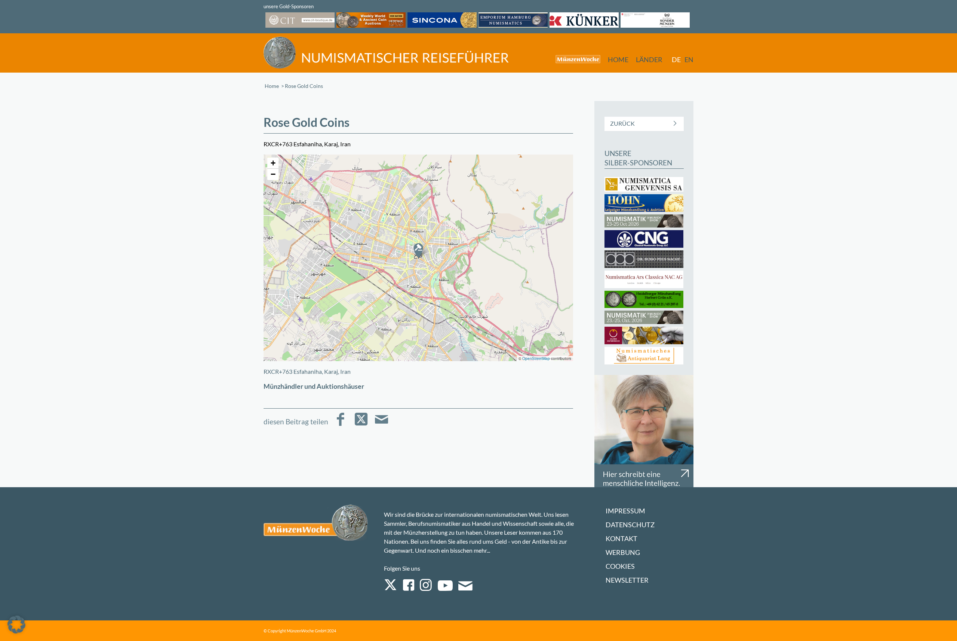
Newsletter (627, 580)
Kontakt (621, 539)
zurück (622, 123)
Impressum (625, 511)
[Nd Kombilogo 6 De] (386, 52)
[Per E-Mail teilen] (381, 424)
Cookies (620, 566)
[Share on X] (361, 424)
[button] (418, 250)
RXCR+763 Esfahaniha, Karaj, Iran (307, 371)
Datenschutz (630, 525)
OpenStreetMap (536, 358)
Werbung (623, 552)
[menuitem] (574, 58)
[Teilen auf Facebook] (340, 424)
